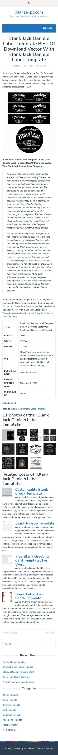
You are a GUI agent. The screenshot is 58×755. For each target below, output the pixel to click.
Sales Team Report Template (15, 676)
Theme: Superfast (44, 748)
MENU (50, 28)
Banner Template (10, 694)
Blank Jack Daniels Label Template (28, 408)
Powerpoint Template (12, 719)
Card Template (9, 709)
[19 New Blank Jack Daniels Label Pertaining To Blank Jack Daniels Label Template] (8, 463)
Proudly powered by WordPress (19, 748)
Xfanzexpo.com (29, 12)
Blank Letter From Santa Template (30, 596)
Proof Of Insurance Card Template (18, 681)
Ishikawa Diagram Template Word (18, 671)
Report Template (10, 724)
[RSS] (29, 3)
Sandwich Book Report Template (17, 666)
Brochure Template (11, 704)
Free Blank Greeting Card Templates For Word (32, 560)
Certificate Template (11, 714)
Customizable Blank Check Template (31, 491)
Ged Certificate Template (14, 661)
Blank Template (9, 699)
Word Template (9, 729)
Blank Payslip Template (34, 523)
